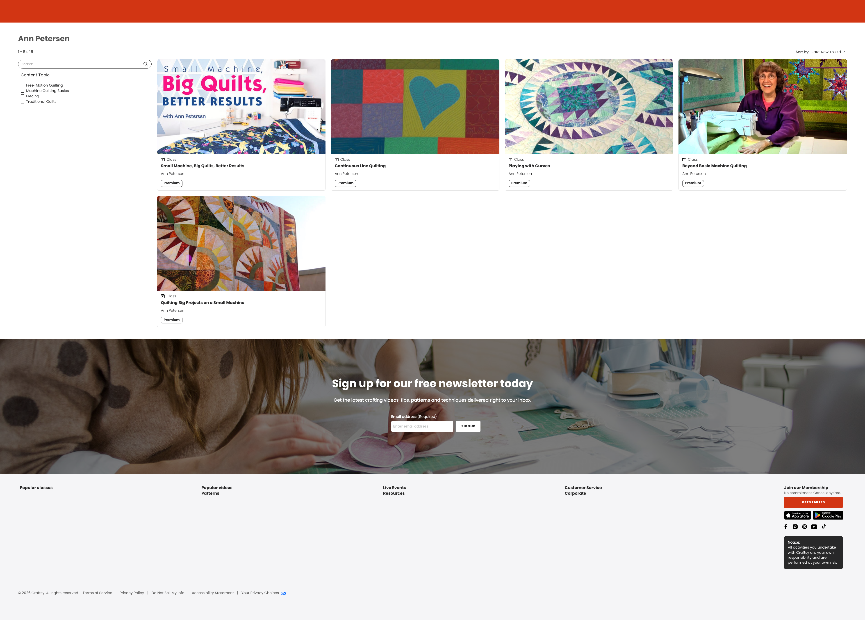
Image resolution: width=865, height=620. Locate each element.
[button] (146, 64)
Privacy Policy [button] (132, 592)
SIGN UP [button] (468, 426)
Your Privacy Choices (260, 592)
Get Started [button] (813, 502)
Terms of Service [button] (97, 592)
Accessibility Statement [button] (213, 592)
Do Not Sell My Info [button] (168, 592)
